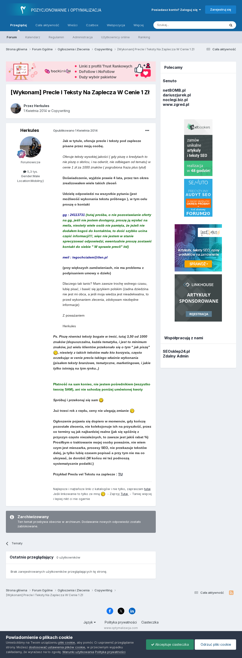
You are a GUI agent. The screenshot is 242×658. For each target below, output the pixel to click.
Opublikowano (75, 130)
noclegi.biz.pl (175, 99)
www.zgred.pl (176, 104)
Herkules (29, 130)
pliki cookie (66, 642)
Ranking (144, 37)
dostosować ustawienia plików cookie (57, 647)
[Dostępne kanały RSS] (231, 592)
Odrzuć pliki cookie (215, 644)
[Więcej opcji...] (147, 130)
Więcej (139, 25)
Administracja (83, 37)
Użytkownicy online (115, 37)
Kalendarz (32, 37)
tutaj (147, 489)
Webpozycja (116, 25)
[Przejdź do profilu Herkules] (16, 108)
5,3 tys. (32, 171)
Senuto (170, 80)
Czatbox (92, 25)
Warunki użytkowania (78, 652)
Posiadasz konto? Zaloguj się (175, 10)
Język (88, 622)
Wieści (73, 25)
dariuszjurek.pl (177, 95)
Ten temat (212, 25)
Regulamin (56, 37)
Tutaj (125, 494)
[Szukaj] (231, 25)
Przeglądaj (18, 25)
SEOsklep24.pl (176, 351)
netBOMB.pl (174, 90)
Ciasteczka (150, 622)
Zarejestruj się (220, 9)
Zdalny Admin (176, 356)
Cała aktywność (47, 25)
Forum (12, 37)
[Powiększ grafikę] (55, 352)
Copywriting (60, 111)
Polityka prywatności (121, 622)
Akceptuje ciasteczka (171, 644)
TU (120, 474)
